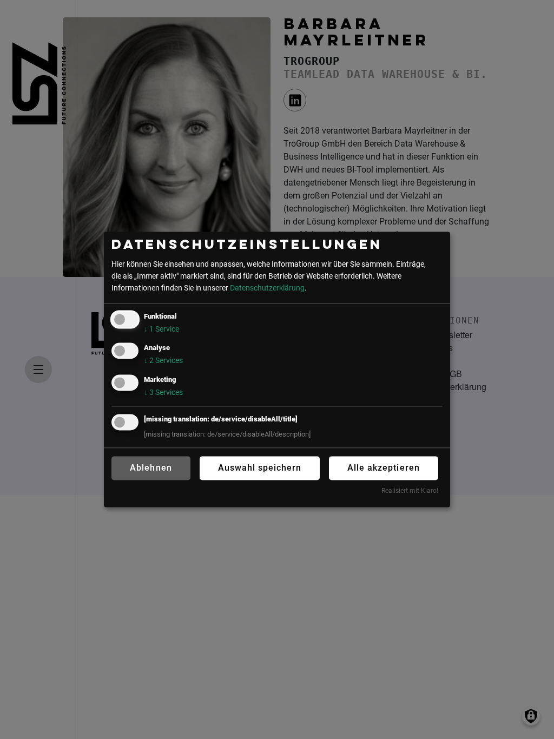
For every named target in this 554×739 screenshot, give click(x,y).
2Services (163, 361)
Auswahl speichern (259, 468)
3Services (163, 392)
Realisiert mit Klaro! (409, 490)
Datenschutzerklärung (267, 288)
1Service (161, 329)
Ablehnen (151, 468)
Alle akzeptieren (383, 468)
